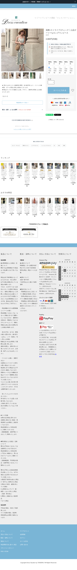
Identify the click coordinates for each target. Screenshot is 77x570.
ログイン (22, 538)
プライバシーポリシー (7, 548)
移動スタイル (25, 145)
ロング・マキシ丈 (16, 145)
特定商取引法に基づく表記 (9, 544)
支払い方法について (7, 534)
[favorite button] (72, 90)
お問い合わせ (24, 544)
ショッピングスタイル (46, 145)
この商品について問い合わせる (56, 119)
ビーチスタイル (35, 145)
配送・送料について (7, 538)
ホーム (3, 531)
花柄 (64, 145)
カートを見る (24, 541)
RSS (2, 551)
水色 (59, 145)
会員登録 (22, 534)
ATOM (6, 551)
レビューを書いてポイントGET (22, 129)
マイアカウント (24, 531)
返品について (5, 541)
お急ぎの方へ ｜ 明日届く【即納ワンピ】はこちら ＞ (37, 1)
